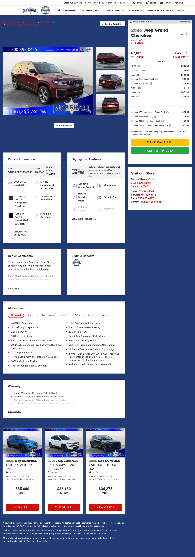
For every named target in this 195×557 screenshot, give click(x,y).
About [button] (180, 10)
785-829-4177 (146, 198)
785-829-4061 (146, 191)
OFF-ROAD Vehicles (114, 10)
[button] (48, 81)
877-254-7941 (153, 201)
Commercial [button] (136, 10)
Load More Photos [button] (64, 125)
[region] (160, 101)
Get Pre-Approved (160, 150)
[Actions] (186, 34)
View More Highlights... (84, 218)
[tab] (16, 315)
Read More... (14, 288)
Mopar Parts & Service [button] (160, 10)
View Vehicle (22, 507)
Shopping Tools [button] (90, 10)
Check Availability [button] (160, 142)
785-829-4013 (148, 194)
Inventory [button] (70, 10)
